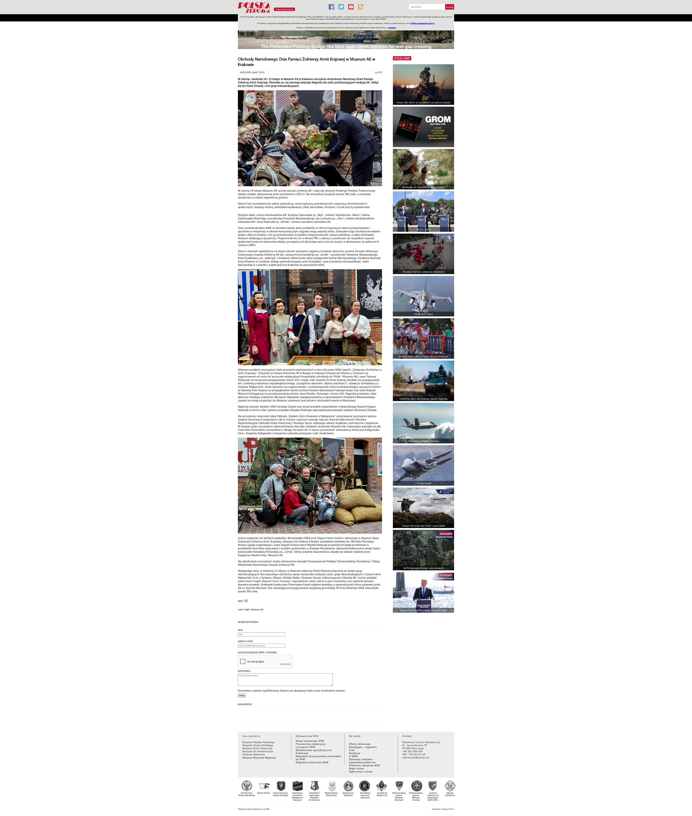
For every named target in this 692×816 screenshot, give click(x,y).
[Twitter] (341, 7)
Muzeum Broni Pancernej (257, 748)
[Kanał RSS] (360, 7)
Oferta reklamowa (359, 744)
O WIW (353, 756)
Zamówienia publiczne (362, 762)
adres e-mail (246, 641)
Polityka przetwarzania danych (422, 23)
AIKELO (451, 809)
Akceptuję (392, 27)
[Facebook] (331, 7)
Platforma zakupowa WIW (364, 765)
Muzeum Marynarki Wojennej (259, 757)
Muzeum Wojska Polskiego (258, 742)
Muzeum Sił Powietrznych (257, 751)
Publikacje (302, 753)
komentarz (245, 670)
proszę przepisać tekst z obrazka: (258, 652)
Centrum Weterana (253, 754)
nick (241, 630)
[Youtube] (351, 7)
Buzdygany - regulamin (363, 747)
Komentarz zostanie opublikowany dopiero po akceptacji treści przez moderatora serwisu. (291, 690)
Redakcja (354, 753)
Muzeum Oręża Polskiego (257, 745)
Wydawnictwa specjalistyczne (314, 750)
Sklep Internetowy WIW (310, 741)
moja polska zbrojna (284, 9)
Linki (352, 750)
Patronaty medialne (360, 759)
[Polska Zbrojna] (281, 12)
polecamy (402, 58)
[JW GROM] (424, 127)
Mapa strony (356, 768)
